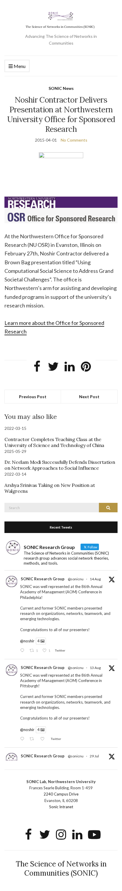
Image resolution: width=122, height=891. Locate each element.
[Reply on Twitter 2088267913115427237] (23, 650)
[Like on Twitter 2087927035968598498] (44, 739)
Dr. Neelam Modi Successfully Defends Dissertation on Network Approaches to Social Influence (59, 465)
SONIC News (61, 88)
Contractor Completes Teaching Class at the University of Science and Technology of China (54, 442)
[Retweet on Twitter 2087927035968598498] (33, 739)
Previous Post (32, 396)
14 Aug (95, 579)
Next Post (89, 396)
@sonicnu (76, 579)
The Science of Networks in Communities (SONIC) (61, 868)
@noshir (27, 641)
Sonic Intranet (61, 806)
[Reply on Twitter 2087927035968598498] (23, 739)
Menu (19, 66)
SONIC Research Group (43, 578)
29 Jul (94, 756)
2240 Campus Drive (61, 794)
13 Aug (95, 667)
